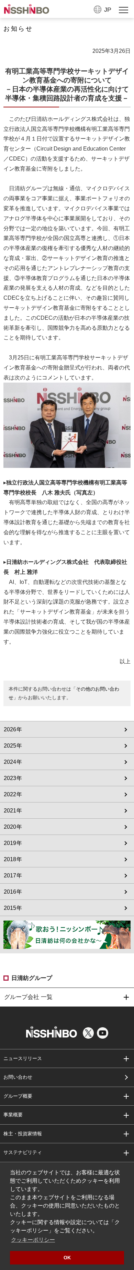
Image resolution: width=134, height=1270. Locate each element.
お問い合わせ (17, 1077)
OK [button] (67, 1257)
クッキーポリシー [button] (33, 1240)
